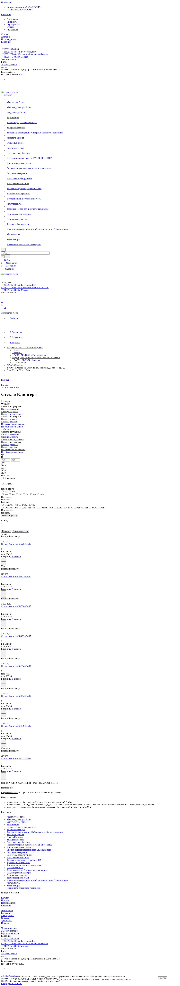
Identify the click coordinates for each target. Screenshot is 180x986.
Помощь (5, 923)
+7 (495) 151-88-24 (14, 57)
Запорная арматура (16, 829)
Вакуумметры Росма (16, 822)
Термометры (13, 824)
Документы (12, 29)
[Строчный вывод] (3, 534)
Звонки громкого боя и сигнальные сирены (28, 870)
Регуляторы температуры (19, 872)
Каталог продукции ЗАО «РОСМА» (24, 7)
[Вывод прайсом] (5, 534)
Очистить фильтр (20, 531)
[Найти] (7, 256)
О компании (13, 19)
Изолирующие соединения (19, 847)
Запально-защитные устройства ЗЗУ (24, 860)
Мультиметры (13, 885)
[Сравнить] (3, 563)
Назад (16, 350)
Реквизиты (12, 22)
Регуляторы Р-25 (15, 867)
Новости (5, 900)
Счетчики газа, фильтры (18, 842)
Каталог (5, 898)
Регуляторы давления (17, 875)
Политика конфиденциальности (115, 979)
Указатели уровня (15, 834)
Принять (162, 978)
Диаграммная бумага (17, 852)
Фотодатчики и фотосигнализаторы (24, 865)
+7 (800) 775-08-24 (24, 54)
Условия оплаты (9, 928)
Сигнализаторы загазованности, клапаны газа (29, 850)
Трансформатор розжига (18, 862)
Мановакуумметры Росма (19, 819)
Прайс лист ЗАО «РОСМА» (20, 9)
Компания (6, 905)
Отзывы (10, 27)
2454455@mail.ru (9, 64)
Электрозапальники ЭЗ (18, 857)
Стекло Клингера (15, 837)
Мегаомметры (13, 883)
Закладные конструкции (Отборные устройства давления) (35, 832)
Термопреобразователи (18, 878)
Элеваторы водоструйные (19, 855)
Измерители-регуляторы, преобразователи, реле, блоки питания (37, 880)
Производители (8, 903)
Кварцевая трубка (15, 839)
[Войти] (2, 299)
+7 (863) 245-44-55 (10, 49)
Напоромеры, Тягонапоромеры (22, 827)
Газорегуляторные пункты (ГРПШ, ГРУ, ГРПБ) (29, 845)
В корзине (16, 556)
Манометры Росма (15, 817)
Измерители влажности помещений (24, 888)
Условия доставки (9, 931)
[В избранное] (3, 559)
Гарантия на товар (10, 933)
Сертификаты (13, 24)
